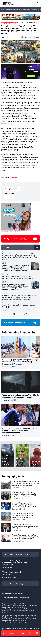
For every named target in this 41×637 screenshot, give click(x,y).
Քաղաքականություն (9, 23)
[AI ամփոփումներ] (37, 247)
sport (6, 554)
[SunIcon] (32, 3)
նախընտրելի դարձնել (31, 37)
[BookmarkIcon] (12, 37)
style (12, 554)
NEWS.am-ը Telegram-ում (14, 322)
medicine (19, 554)
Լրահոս (13, 633)
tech (26, 554)
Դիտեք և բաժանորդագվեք (15, 239)
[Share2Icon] (7, 37)
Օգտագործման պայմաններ (12, 594)
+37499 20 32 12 (7, 565)
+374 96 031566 (7, 575)
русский (14, 177)
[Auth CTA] (37, 3)
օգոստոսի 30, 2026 (22, 314)
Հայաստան (8, 197)
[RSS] (31, 247)
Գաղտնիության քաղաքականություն (15, 597)
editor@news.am (7, 567)
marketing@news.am (9, 577)
